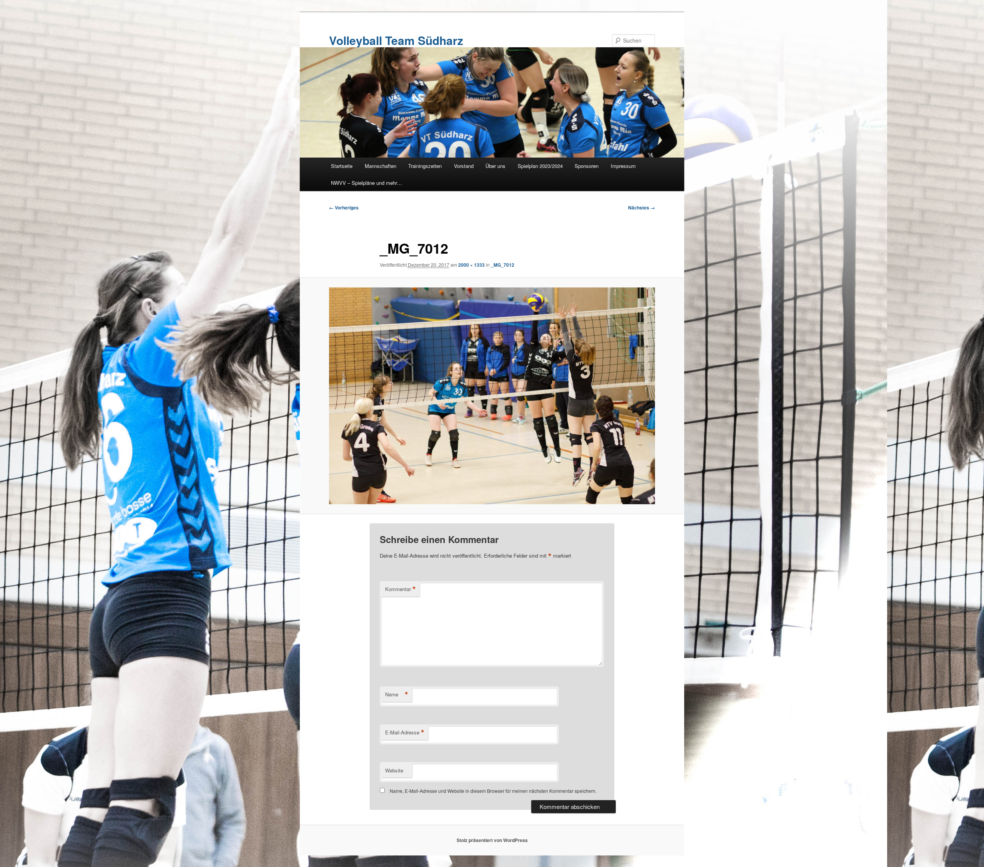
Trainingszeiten (425, 165)
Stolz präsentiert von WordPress (492, 840)
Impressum (623, 165)
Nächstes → (641, 207)
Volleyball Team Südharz (396, 40)
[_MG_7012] (492, 396)
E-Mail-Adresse (404, 732)
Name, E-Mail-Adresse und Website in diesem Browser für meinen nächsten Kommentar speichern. (493, 790)
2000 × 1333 (471, 264)
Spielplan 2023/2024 (540, 165)
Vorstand (464, 165)
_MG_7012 (502, 264)
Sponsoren (586, 165)
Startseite (341, 165)
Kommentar (400, 589)
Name (396, 694)
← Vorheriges (344, 207)
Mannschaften (380, 165)
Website (394, 770)
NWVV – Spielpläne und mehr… (366, 182)
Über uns (495, 165)
